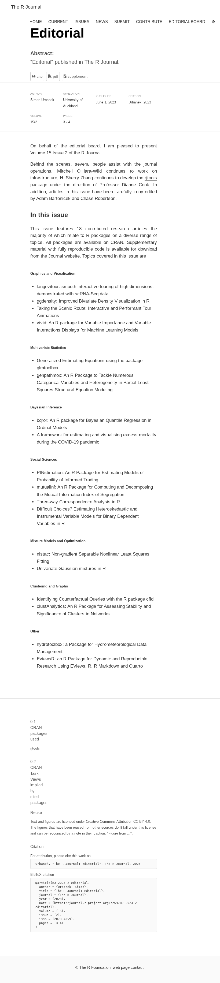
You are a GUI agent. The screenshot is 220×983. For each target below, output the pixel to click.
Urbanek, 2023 (140, 102)
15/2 (33, 122)
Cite (39, 76)
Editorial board (187, 21)
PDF (55, 76)
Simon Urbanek (42, 100)
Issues (82, 21)
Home (36, 21)
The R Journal (26, 7)
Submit (122, 21)
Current (58, 21)
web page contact (128, 967)
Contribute (149, 21)
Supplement (77, 76)
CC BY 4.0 (141, 822)
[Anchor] (27, 215)
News (102, 21)
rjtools (151, 177)
